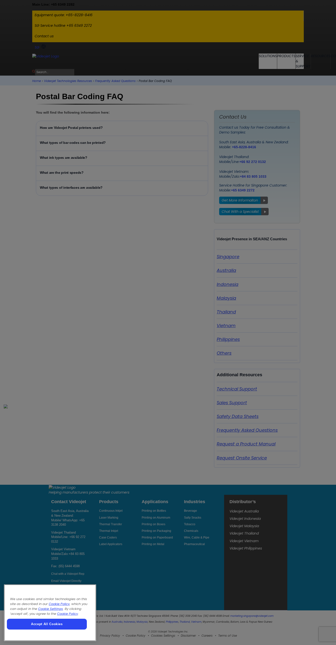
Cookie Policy (59, 604)
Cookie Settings (50, 608)
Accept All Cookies (47, 624)
